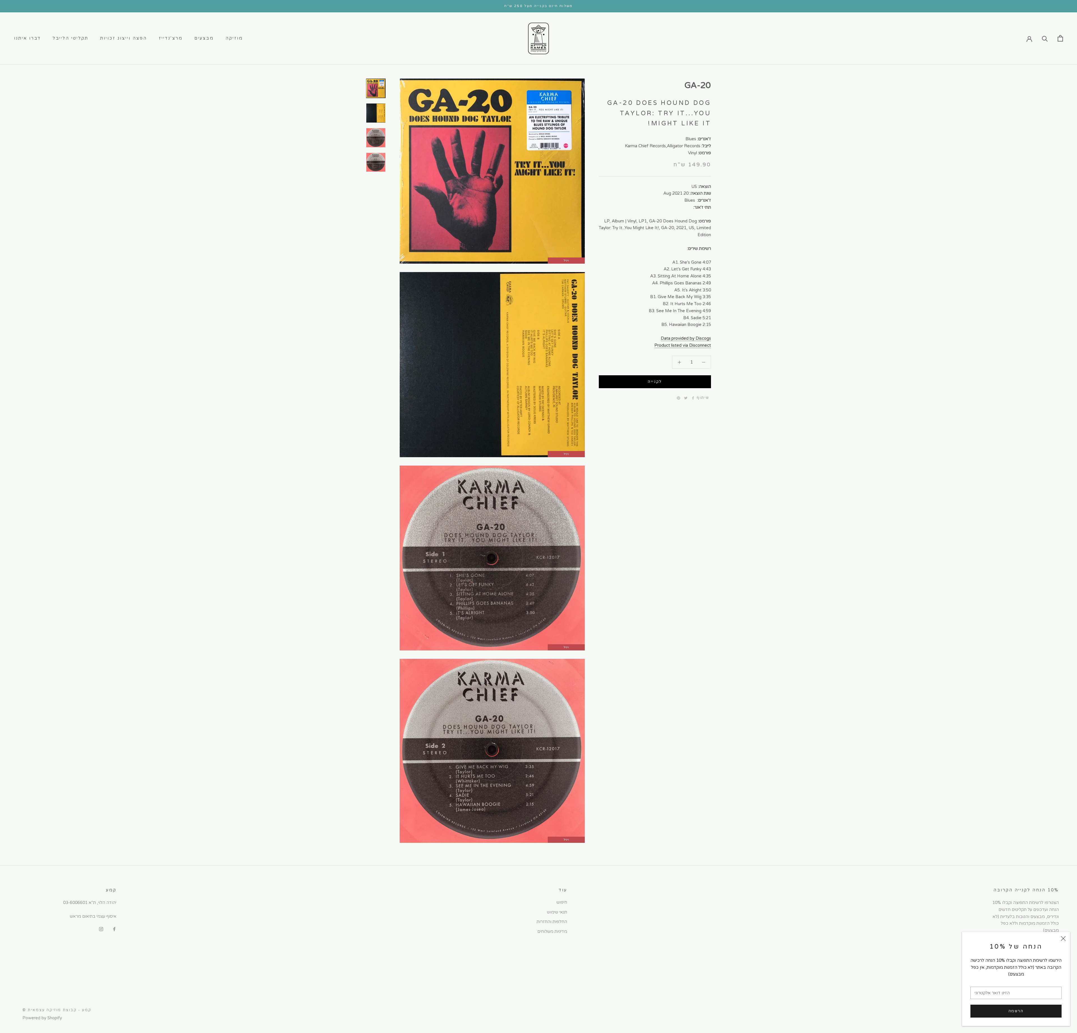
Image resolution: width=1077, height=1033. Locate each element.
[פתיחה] (1060, 38)
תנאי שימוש (557, 912)
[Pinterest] (678, 398)
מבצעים (204, 38)
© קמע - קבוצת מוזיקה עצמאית (56, 1010)
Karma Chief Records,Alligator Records (662, 145)
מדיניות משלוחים (552, 931)
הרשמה (1016, 1011)
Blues (690, 138)
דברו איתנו (27, 38)
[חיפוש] (1045, 38)
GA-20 (697, 85)
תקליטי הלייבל (70, 38)
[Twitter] (685, 398)
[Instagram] (101, 929)
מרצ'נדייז (171, 38)
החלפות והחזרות (552, 921)
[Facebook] (693, 398)
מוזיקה (234, 38)
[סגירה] (1063, 938)
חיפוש (561, 902)
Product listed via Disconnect (682, 345)
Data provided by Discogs (686, 338)
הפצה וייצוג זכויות (123, 38)
